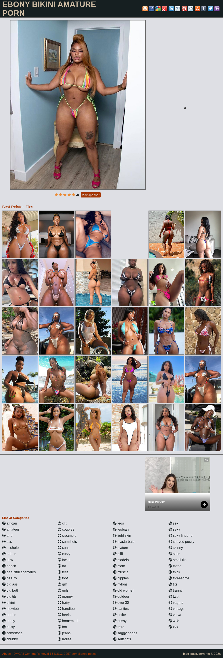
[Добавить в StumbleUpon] (197, 8)
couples (67, 529)
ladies (66, 639)
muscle (122, 572)
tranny (177, 590)
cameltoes (14, 633)
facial (65, 560)
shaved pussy (183, 541)
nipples (123, 578)
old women (125, 590)
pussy (122, 621)
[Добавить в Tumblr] (203, 8)
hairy (65, 602)
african (11, 523)
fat (63, 566)
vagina (177, 602)
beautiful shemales (21, 572)
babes (11, 554)
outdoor (123, 596)
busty (10, 627)
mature (122, 548)
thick (176, 572)
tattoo (176, 566)
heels (66, 615)
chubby (12, 639)
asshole (12, 548)
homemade (70, 621)
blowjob (12, 609)
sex (175, 523)
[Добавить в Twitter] (210, 8)
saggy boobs (127, 633)
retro (120, 627)
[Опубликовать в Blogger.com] (145, 8)
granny (67, 596)
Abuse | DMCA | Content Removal (25, 653)
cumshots (69, 541)
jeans (66, 633)
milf (120, 554)
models (123, 560)
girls (65, 590)
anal (9, 535)
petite (121, 615)
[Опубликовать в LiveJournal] (177, 8)
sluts (176, 554)
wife (175, 621)
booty (10, 621)
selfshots (124, 639)
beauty (11, 578)
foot (64, 578)
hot (64, 627)
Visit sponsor (91, 195)
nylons (122, 584)
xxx (175, 627)
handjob (68, 609)
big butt (12, 590)
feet (64, 572)
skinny (177, 548)
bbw (9, 560)
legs (120, 523)
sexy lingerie (182, 535)
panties (123, 609)
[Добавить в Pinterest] (184, 8)
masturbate (126, 541)
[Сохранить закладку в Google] (158, 8)
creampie (68, 535)
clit (63, 523)
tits (174, 584)
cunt (65, 548)
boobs (11, 615)
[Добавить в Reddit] (190, 8)
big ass (12, 584)
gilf (64, 584)
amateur (12, 529)
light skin (124, 535)
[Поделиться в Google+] (164, 8)
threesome (180, 578)
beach (11, 566)
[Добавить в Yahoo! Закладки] (217, 8)
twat (175, 596)
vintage (178, 609)
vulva (176, 615)
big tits (11, 596)
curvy (65, 554)
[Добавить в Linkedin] (171, 8)
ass (9, 541)
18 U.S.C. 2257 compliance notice (73, 653)
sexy (176, 529)
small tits (179, 560)
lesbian (123, 529)
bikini (10, 602)
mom (121, 566)
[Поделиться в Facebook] (151, 8)
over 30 (123, 602)
